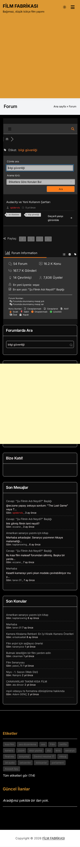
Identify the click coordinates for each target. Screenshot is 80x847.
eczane (16, 526)
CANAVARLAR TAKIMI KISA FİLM (26, 681)
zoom (21, 750)
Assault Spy (11, 768)
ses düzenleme (14, 214)
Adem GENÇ (19, 694)
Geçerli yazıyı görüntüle (55, 218)
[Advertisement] (40, 55)
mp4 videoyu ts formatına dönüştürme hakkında (35, 691)
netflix (63, 744)
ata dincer (18, 684)
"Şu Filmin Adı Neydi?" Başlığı (46, 289)
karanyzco (18, 646)
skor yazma (35, 750)
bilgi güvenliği (33, 214)
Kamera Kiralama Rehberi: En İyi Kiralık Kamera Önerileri (39, 633)
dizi (49, 750)
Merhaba (11, 568)
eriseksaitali (19, 637)
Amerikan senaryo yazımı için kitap (27, 533)
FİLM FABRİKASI (20, 6)
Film (52, 744)
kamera (9, 750)
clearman (17, 656)
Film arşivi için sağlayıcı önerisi (24, 643)
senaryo (70, 750)
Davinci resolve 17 (44, 756)
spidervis (15, 207)
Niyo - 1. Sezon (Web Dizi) (22, 671)
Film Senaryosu (15, 662)
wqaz (36, 284)
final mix (9, 756)
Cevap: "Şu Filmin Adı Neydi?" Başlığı (29, 501)
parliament (58, 762)
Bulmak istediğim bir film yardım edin (28, 652)
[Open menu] (72, 7)
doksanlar (41, 762)
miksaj (62, 756)
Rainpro (16, 675)
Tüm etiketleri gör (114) (19, 775)
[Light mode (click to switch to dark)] (65, 7)
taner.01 (16, 580)
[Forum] (7, 139)
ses (43, 744)
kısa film (9, 744)
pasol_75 (17, 665)
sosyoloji (24, 756)
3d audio (10, 762)
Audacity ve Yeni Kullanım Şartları (28, 202)
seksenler (25, 762)
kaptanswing (19, 544)
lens (58, 750)
